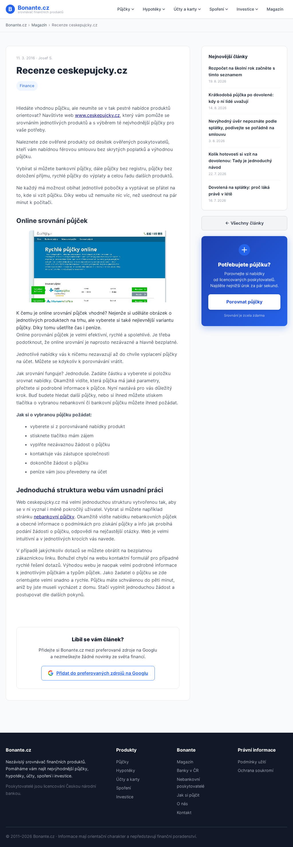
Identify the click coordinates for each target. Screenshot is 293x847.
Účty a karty (185, 9)
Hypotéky (152, 9)
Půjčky (123, 9)
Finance (27, 85)
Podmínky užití (252, 761)
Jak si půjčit (188, 795)
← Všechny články (244, 223)
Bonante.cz (16, 25)
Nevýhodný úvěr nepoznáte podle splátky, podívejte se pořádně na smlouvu (243, 128)
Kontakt (184, 812)
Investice (245, 9)
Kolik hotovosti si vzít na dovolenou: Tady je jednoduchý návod (240, 161)
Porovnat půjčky (244, 302)
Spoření (216, 9)
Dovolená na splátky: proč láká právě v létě (239, 190)
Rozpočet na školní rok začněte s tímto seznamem (242, 71)
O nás (182, 803)
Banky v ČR (188, 770)
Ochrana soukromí (255, 770)
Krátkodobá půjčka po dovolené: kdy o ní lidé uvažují (241, 98)
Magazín (275, 9)
